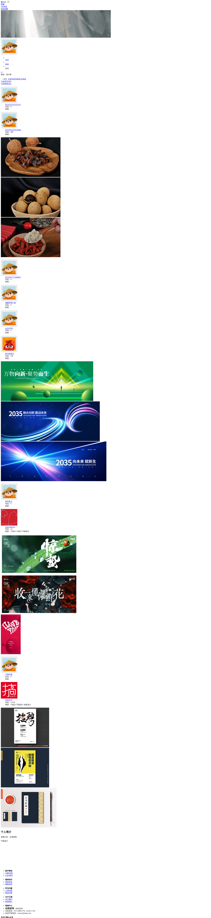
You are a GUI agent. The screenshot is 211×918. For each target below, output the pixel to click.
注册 (7, 873)
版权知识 (8, 884)
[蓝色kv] (53, 480)
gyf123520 (9, 328)
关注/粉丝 (22, 79)
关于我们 (8, 899)
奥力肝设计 (9, 354)
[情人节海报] (11, 653)
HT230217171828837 (13, 277)
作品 (13, 79)
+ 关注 (4, 79)
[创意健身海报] (25, 787)
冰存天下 (8, 700)
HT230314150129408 (13, 130)
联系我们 (8, 901)
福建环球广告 (10, 303)
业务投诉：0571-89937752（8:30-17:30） (20, 911)
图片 (2, 2)
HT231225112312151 (13, 104)
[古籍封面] (28, 827)
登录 (11, 873)
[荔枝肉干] (30, 176)
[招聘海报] (25, 747)
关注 (7, 60)
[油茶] (30, 256)
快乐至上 (8, 501)
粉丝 (7, 64)
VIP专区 (4, 6)
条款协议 (8, 882)
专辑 (17, 79)
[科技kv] (50, 440)
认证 (7, 875)
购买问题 (8, 893)
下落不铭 (8, 674)
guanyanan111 (10, 527)
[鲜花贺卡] (39, 613)
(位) (6, 81)
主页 (10, 79)
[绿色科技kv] (47, 400)
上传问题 (8, 890)
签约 (11, 875)
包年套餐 (4, 9)
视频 (2, 4)
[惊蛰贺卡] (39, 573)
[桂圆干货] (30, 216)
